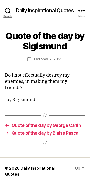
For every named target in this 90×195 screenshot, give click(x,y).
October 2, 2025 (48, 59)
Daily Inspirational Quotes (45, 10)
